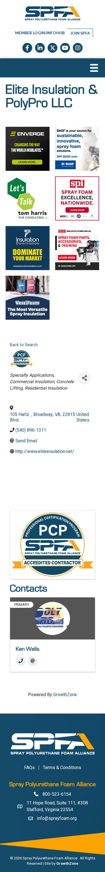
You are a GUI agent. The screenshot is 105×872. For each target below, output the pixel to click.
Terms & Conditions (62, 767)
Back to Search (24, 344)
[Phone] (20, 661)
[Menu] (94, 68)
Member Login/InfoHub (40, 32)
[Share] (84, 378)
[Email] (33, 661)
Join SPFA (80, 33)
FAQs (29, 767)
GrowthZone (65, 694)
